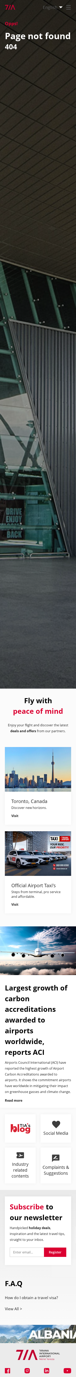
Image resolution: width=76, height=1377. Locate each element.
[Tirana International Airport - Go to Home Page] (7, 7)
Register (55, 1252)
